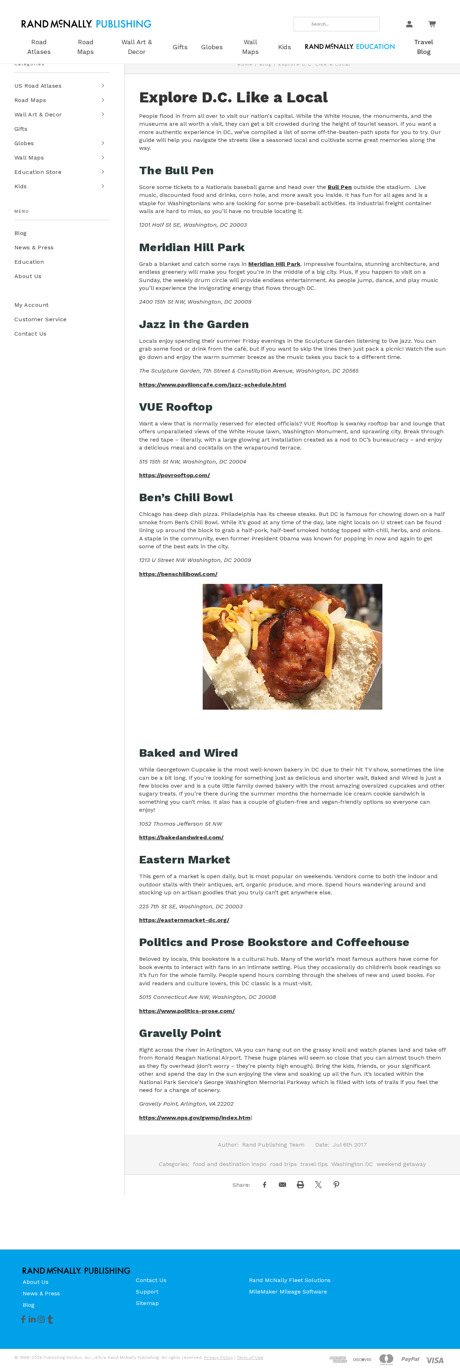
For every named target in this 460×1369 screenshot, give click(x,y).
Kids (20, 186)
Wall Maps (29, 157)
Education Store (37, 172)
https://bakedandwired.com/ (181, 837)
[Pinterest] (336, 1184)
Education (29, 261)
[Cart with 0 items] (432, 24)
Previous (440, 1346)
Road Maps (30, 100)
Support (147, 1291)
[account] (409, 24)
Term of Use (250, 1357)
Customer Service (40, 319)
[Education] (349, 46)
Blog (20, 233)
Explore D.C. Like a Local (233, 97)
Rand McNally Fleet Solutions (290, 1280)
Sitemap (147, 1303)
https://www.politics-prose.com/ (187, 1011)
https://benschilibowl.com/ (178, 574)
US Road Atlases (37, 85)
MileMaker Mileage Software (288, 1291)
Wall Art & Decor (38, 114)
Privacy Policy (218, 1357)
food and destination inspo (229, 1164)
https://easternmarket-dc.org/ (184, 920)
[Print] (300, 1184)
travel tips (314, 1164)
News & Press (34, 247)
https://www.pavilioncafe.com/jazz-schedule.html (212, 384)
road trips (283, 1164)
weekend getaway (401, 1164)
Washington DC (352, 1164)
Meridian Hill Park (274, 264)
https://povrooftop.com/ (174, 475)
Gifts (20, 128)
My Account (31, 304)
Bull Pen (340, 187)
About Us (28, 276)
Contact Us (30, 333)
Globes (24, 143)
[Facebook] (264, 1184)
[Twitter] (318, 1184)
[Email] (282, 1184)
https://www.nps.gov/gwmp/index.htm (194, 1117)
